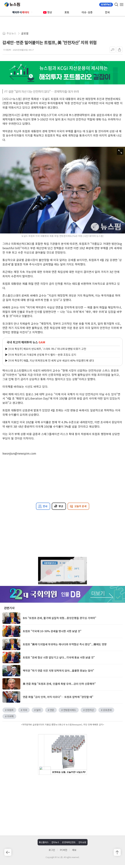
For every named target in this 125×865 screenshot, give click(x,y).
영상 (49, 12)
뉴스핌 (12, 4)
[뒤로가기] (8, 852)
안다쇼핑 (82, 842)
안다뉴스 (55, 842)
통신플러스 (44, 842)
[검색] (116, 4)
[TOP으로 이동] (117, 852)
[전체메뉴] (122, 4)
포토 (66, 12)
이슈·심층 (87, 12)
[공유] (119, 50)
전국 (107, 12)
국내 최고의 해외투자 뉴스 (26, 342)
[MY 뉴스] (106, 4)
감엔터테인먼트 (69, 842)
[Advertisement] (62, 804)
